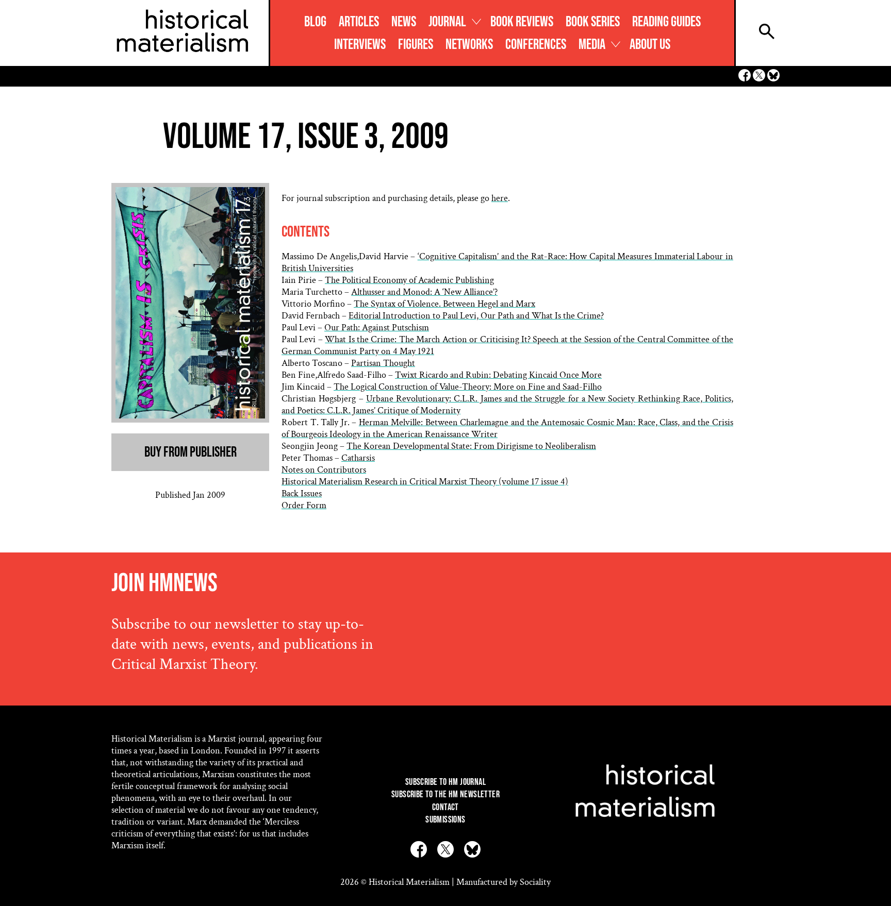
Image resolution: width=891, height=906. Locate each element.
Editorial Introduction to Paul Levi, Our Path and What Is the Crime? (476, 316)
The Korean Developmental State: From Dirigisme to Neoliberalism (471, 446)
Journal (447, 21)
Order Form (304, 505)
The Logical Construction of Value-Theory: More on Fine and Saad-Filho (468, 387)
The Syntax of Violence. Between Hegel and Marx (444, 304)
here (499, 198)
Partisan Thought (383, 363)
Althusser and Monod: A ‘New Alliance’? (424, 292)
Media (592, 44)
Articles (359, 21)
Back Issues (302, 493)
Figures (415, 44)
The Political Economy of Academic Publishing (409, 280)
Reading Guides (666, 21)
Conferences (535, 44)
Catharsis (358, 458)
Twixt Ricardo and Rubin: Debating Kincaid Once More (498, 375)
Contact (445, 807)
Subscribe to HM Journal (445, 782)
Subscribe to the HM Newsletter (445, 794)
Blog (315, 21)
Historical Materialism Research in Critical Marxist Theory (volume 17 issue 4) (425, 482)
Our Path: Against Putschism (376, 327)
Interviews (360, 44)
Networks (469, 44)
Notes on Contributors (324, 470)
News (403, 21)
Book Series (593, 21)
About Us (650, 44)
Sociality (535, 882)
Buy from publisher (190, 452)
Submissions (445, 819)
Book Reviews (521, 21)
